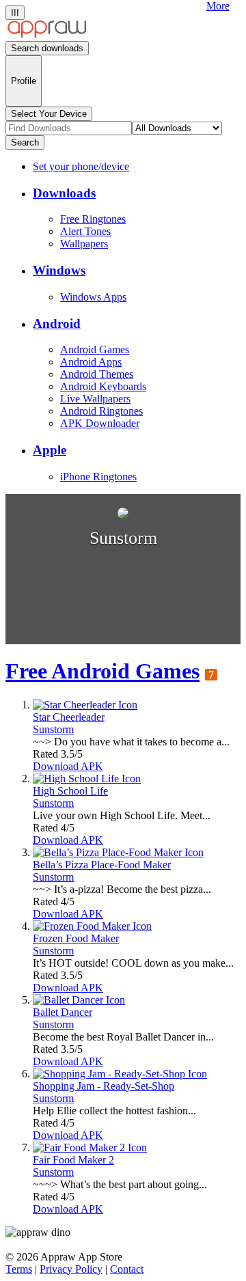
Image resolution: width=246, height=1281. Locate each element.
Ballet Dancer (62, 1012)
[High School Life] (87, 778)
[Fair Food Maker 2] (90, 1147)
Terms (18, 1269)
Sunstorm (53, 729)
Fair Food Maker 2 (73, 1160)
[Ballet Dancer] (79, 1000)
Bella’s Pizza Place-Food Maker (102, 864)
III (15, 13)
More (218, 6)
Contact (127, 1269)
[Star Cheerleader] (85, 705)
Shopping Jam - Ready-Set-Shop (103, 1086)
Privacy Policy (71, 1269)
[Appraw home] (46, 34)
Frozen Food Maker (76, 938)
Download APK (68, 766)
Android (57, 323)
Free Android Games (102, 671)
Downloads (64, 193)
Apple (49, 450)
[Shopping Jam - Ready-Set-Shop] (120, 1073)
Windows (59, 270)
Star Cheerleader (69, 717)
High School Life (70, 791)
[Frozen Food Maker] (92, 926)
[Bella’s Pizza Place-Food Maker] (118, 852)
